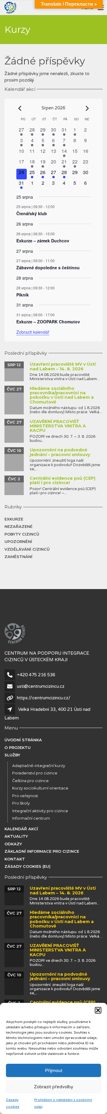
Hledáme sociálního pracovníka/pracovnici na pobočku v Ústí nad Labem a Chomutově (62, 395)
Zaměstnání (18, 556)
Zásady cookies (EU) (27, 866)
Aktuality (16, 836)
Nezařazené (18, 526)
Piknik (22, 295)
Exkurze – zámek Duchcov (42, 241)
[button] (98, 1010)
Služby (12, 755)
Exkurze (13, 519)
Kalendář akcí (21, 828)
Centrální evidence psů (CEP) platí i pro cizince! (62, 480)
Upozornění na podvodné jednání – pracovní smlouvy (60, 452)
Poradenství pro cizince (34, 773)
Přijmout (53, 1070)
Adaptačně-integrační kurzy (38, 765)
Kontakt (14, 859)
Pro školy (21, 803)
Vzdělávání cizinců (27, 549)
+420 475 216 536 (36, 674)
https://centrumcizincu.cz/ (43, 697)
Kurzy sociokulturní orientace (40, 788)
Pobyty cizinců (21, 534)
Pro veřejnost (25, 795)
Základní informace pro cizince (41, 851)
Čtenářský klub (31, 213)
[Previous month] (19, 108)
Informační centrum (31, 818)
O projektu (17, 747)
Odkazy (13, 843)
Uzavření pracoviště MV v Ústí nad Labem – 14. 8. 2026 (63, 366)
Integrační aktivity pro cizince (40, 810)
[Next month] (87, 108)
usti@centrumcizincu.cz (40, 686)
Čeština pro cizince (30, 780)
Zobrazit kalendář (32, 332)
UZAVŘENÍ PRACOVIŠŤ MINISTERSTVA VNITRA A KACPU (58, 426)
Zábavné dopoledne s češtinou (48, 267)
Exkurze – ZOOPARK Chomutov (48, 322)
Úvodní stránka (23, 739)
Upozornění (18, 541)
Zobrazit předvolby (53, 1086)
